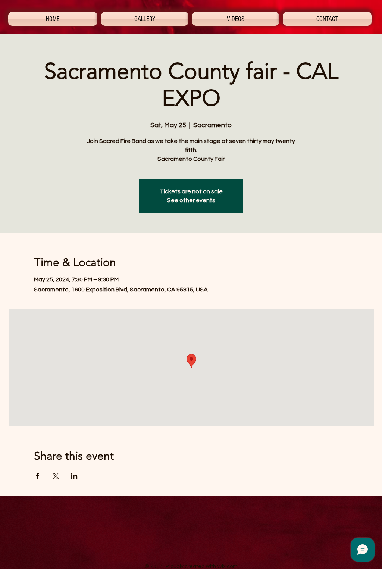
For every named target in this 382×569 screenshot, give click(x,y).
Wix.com (227, 566)
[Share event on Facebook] (37, 476)
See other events (191, 200)
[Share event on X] (55, 476)
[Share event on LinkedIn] (74, 476)
